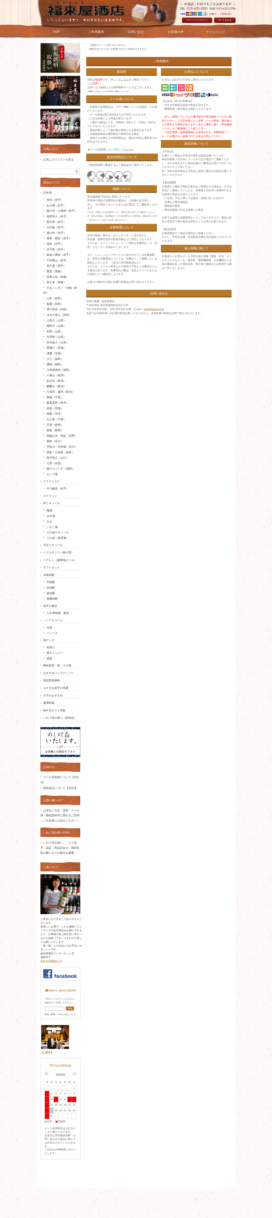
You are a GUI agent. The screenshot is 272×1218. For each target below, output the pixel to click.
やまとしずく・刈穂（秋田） (60, 290)
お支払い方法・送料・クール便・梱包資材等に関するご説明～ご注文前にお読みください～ (61, 815)
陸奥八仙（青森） (58, 276)
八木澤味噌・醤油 (58, 613)
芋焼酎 (51, 582)
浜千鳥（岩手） (56, 249)
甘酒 (49, 627)
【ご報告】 (46, 1052)
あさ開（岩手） (56, 205)
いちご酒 (52, 527)
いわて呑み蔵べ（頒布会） (60, 717)
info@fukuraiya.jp (154, 309)
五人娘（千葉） (56, 419)
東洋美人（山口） (58, 457)
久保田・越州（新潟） (60, 391)
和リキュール (51, 503)
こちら (125, 79)
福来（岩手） (55, 243)
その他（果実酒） (58, 538)
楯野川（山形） (56, 325)
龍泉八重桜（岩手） (59, 254)
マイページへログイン (197, 20)
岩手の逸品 (50, 605)
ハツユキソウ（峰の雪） (58, 552)
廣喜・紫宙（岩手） (59, 238)
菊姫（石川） (55, 441)
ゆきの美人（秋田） (59, 314)
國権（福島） (55, 364)
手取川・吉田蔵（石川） (62, 446)
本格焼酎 (48, 575)
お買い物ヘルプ (53, 800)
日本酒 (47, 192)
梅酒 (49, 510)
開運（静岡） (55, 430)
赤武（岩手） (55, 199)
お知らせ (49, 767)
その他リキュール (58, 532)
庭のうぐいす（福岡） (60, 468)
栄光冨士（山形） (58, 342)
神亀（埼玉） (55, 413)
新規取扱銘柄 (51, 680)
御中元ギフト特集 (54, 710)
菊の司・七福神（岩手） (62, 210)
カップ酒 (52, 474)
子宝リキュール (53, 545)
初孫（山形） (55, 331)
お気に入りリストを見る (58, 159)
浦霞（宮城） (55, 353)
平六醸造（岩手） (58, 488)
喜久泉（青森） (56, 282)
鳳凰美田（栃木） (58, 402)
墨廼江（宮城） (56, 347)
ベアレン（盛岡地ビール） (60, 560)
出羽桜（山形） (56, 336)
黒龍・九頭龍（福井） (60, 452)
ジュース (52, 633)
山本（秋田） (55, 298)
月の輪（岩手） (56, 227)
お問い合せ (136, 31)
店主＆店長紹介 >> (51, 961)
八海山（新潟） (56, 375)
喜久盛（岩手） (56, 265)
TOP (56, 31)
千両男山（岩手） (58, 260)
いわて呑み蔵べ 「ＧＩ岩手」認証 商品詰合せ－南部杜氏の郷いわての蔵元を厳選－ (59, 847)
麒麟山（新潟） (56, 386)
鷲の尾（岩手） (56, 221)
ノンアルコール (53, 620)
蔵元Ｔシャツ (55, 652)
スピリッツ (50, 495)
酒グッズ (48, 640)
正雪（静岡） (55, 424)
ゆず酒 (51, 516)
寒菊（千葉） (55, 397)
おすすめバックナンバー (58, 673)
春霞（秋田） (55, 304)
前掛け (51, 647)
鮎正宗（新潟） (56, 380)
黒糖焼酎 (52, 598)
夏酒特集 (48, 702)
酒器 (49, 658)
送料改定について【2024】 (60, 788)
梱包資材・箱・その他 (57, 665)
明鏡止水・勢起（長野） (62, 435)
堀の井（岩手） (56, 232)
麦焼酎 (51, 593)
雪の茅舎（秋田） (58, 309)
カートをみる (224, 20)
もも (49, 521)
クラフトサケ (51, 481)
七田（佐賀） (55, 463)
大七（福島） (55, 358)
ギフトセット (51, 567)
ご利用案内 (96, 31)
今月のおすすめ (53, 695)
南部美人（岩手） (58, 216)
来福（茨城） (55, 408)
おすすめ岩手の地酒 (55, 687)
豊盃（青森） (55, 271)
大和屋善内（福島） (59, 369)
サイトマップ (215, 31)
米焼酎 (51, 587)
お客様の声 (176, 31)
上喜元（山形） (56, 320)
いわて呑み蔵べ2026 (56, 832)
